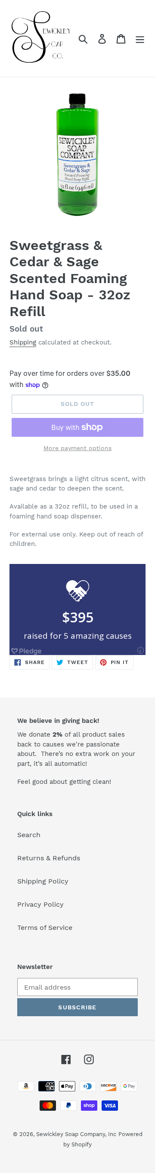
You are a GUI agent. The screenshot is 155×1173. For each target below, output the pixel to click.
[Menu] (139, 38)
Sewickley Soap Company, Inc (76, 1134)
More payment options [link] (77, 448)
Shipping (22, 342)
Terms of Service (44, 927)
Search (28, 835)
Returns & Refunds (48, 858)
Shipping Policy (42, 881)
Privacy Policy (40, 904)
